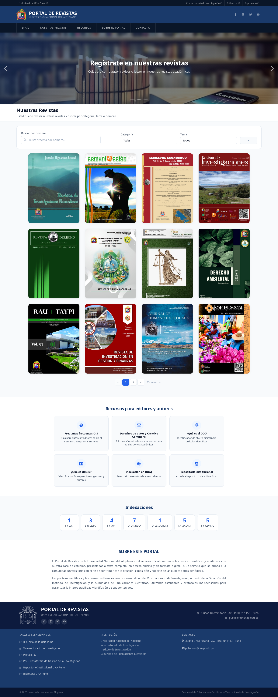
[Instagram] (243, 14)
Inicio (25, 27)
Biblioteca (232, 3)
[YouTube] (258, 14)
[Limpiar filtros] (248, 140)
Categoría (127, 134)
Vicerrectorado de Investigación (203, 3)
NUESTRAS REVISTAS (53, 27)
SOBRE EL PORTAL (113, 27)
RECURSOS (84, 27)
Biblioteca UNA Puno (35, 673)
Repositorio (251, 3)
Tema (183, 134)
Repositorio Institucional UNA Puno (44, 667)
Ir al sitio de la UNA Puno (32, 3)
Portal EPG (29, 655)
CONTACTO (143, 27)
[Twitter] (250, 14)
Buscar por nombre (33, 133)
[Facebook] (235, 14)
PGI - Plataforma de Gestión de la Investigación (51, 661)
